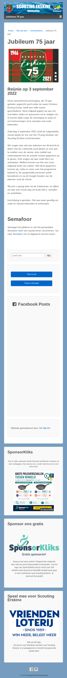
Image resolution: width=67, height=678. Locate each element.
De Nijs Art (44, 428)
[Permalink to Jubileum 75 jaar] (33, 65)
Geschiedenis (36, 31)
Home (10, 31)
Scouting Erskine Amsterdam (36, 675)
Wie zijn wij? (21, 31)
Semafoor (18, 234)
